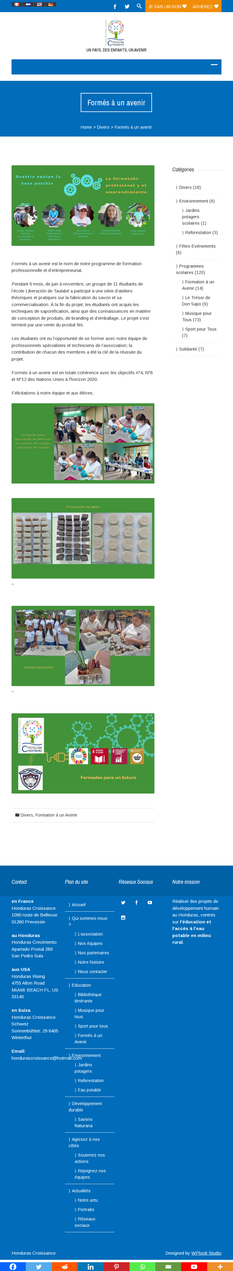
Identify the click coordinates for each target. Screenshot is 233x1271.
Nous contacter (92, 971)
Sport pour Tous (201, 329)
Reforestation (198, 232)
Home (86, 127)
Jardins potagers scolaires (191, 217)
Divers (103, 127)
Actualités (81, 1190)
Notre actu (88, 1200)
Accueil (79, 904)
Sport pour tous (93, 1026)
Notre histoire (91, 962)
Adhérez (203, 6)
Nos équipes (90, 943)
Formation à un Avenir (56, 815)
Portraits (86, 1209)
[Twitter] (127, 6)
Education (81, 985)
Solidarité (188, 349)
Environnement (193, 201)
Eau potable (89, 1090)
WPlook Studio (206, 1253)
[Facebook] (115, 6)
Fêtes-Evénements (197, 246)
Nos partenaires (93, 952)
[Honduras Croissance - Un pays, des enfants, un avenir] (116, 32)
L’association (90, 934)
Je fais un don (165, 6)
